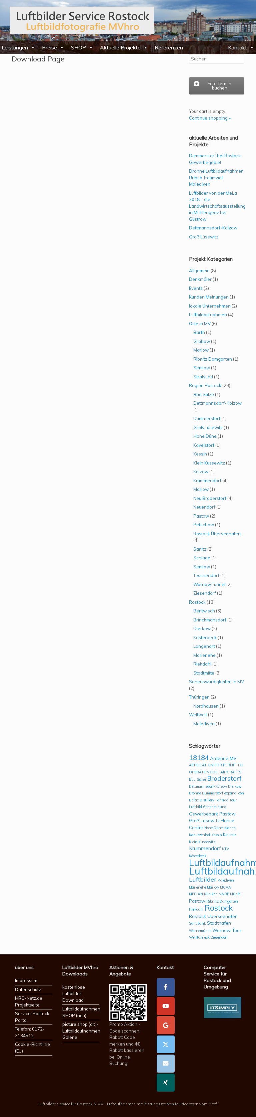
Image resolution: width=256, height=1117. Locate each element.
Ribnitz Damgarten (212, 359)
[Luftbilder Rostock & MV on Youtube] (166, 1006)
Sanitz (199, 549)
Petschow (203, 524)
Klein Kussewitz (209, 463)
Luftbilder (202, 879)
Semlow (201, 367)
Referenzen (169, 47)
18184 (199, 757)
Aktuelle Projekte (120, 47)
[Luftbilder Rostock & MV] (82, 20)
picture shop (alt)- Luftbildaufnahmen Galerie (81, 1030)
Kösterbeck (205, 637)
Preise (49, 47)
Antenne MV (223, 758)
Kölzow (200, 471)
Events (196, 288)
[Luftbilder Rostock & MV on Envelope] (166, 1064)
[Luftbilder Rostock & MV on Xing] (166, 1083)
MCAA (225, 887)
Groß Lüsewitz (203, 236)
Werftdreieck (199, 937)
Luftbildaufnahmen (208, 314)
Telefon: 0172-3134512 (30, 1032)
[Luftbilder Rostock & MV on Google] (166, 1025)
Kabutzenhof (199, 834)
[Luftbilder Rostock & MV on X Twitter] (166, 1045)
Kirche (229, 834)
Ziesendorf (204, 593)
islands (229, 827)
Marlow (201, 350)
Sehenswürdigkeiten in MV (216, 681)
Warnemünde (200, 930)
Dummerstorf (206, 418)
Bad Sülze (203, 394)
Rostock (197, 602)
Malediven (204, 723)
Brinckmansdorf (209, 619)
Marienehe (204, 655)
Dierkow (202, 628)
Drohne (195, 793)
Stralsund (203, 376)
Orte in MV (200, 323)
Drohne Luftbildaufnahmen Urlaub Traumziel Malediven (216, 177)
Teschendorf (206, 575)
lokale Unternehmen (210, 306)
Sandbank (197, 923)
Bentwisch (204, 610)
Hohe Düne (205, 436)
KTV (225, 849)
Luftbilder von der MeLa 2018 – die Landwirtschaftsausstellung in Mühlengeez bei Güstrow (217, 206)
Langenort (204, 646)
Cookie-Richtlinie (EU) (32, 1048)
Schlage (201, 557)
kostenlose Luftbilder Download (73, 993)
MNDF (224, 894)
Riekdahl (202, 664)
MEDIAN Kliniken (203, 894)
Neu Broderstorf (209, 498)
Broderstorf (224, 778)
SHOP (78, 47)
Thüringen (199, 697)
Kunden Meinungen (209, 297)
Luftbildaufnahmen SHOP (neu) (81, 1012)
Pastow (201, 516)
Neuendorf (204, 507)
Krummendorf (207, 480)
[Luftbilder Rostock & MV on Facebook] (166, 987)
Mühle (235, 894)
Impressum (26, 980)
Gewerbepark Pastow (212, 813)
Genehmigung (214, 806)
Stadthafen (219, 923)
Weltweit (198, 714)
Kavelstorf (203, 445)
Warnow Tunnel (209, 584)
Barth (199, 332)
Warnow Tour (226, 930)
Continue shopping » (210, 118)
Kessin (200, 453)
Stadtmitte (203, 673)
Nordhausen (206, 706)
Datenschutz (28, 989)
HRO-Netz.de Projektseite (28, 1001)
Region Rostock (205, 385)
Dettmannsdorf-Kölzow (213, 227)
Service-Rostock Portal (32, 1017)
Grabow (201, 341)
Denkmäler (200, 279)
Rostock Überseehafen (217, 533)
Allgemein (199, 270)
